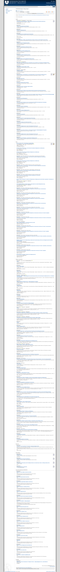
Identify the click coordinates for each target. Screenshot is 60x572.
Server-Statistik (8, 11)
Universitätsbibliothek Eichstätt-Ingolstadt (10, 571)
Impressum (50, 571)
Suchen (54, 5)
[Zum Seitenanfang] (52, 566)
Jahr (37, 13)
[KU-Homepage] (15, 4)
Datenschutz (53, 571)
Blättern (51, 5)
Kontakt (7, 9)
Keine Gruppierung (40, 13)
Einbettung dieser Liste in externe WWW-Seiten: (25, 567)
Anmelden (6, 5)
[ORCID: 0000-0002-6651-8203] (21, 20)
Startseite (47, 5)
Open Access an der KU (9, 10)
